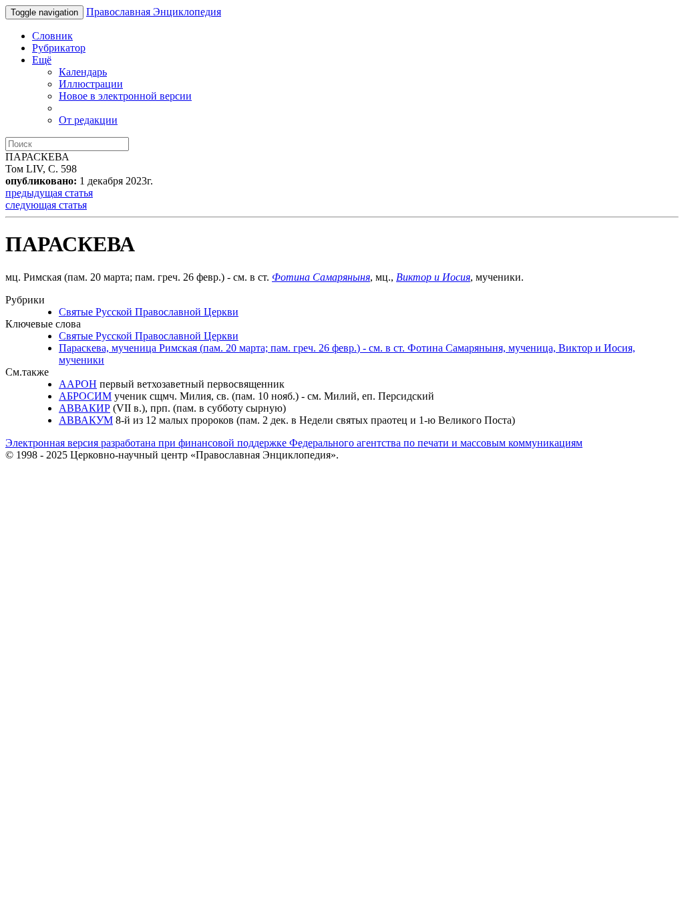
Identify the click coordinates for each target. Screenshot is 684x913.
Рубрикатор (59, 47)
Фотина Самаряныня (321, 277)
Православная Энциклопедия (153, 11)
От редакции (88, 120)
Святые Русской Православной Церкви (148, 311)
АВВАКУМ (86, 420)
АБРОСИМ (85, 396)
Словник (52, 35)
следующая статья (46, 205)
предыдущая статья (49, 193)
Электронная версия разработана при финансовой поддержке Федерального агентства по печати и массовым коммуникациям (293, 442)
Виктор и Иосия (433, 277)
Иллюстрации (91, 84)
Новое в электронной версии (125, 96)
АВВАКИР (84, 408)
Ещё (41, 60)
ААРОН (78, 384)
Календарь (83, 72)
